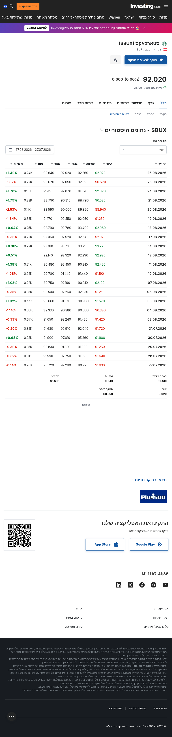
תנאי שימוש (160, 708)
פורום (66, 103)
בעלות (138, 114)
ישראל (129, 17)
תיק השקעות (160, 617)
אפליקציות (161, 608)
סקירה (163, 114)
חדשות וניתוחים (129, 103)
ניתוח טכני (85, 103)
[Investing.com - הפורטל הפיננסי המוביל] (146, 6)
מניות (163, 17)
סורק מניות (147, 17)
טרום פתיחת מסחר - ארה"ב (83, 17)
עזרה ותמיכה (73, 626)
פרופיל (150, 114)
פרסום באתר (73, 617)
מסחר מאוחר (47, 17)
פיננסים (105, 103)
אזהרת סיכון (115, 708)
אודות (78, 608)
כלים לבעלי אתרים (156, 626)
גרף (151, 103)
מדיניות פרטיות (137, 708)
